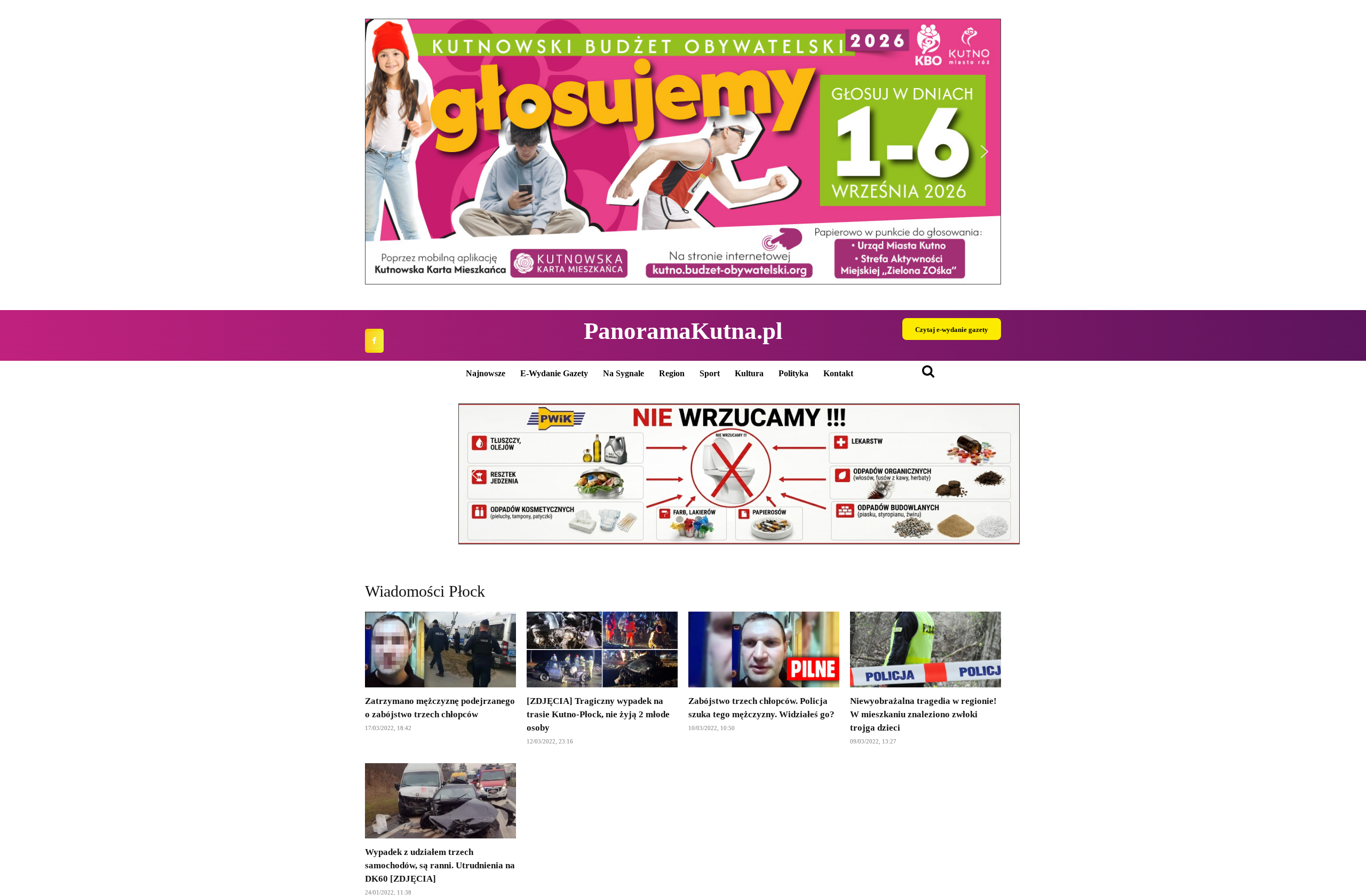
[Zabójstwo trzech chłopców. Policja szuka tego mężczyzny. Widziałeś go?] (763, 649)
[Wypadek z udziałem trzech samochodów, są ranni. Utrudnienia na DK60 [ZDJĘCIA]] (440, 801)
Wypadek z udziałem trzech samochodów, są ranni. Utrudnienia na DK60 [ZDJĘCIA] (440, 865)
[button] (683, 151)
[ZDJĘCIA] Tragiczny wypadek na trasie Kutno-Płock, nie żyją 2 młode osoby (598, 714)
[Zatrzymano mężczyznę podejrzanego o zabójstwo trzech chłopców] (440, 649)
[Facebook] (374, 340)
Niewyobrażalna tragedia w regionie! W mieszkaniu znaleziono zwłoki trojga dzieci (923, 714)
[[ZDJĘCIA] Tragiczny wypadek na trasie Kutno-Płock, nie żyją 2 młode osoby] (602, 649)
